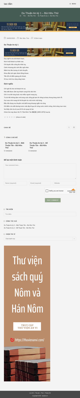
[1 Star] (5, 117)
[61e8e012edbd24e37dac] (27, 313)
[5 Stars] (14, 117)
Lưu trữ (31, 393)
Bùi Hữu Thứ (24, 38)
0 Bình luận (38, 38)
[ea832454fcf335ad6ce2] (40, 26)
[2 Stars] (7, 117)
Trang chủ (48, 393)
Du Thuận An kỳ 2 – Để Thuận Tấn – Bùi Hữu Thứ (39, 145)
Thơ (42, 393)
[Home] (20, 16)
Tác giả (37, 393)
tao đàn (8, 3)
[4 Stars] (12, 117)
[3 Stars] (10, 117)
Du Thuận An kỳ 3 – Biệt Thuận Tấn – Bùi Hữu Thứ (14, 145)
